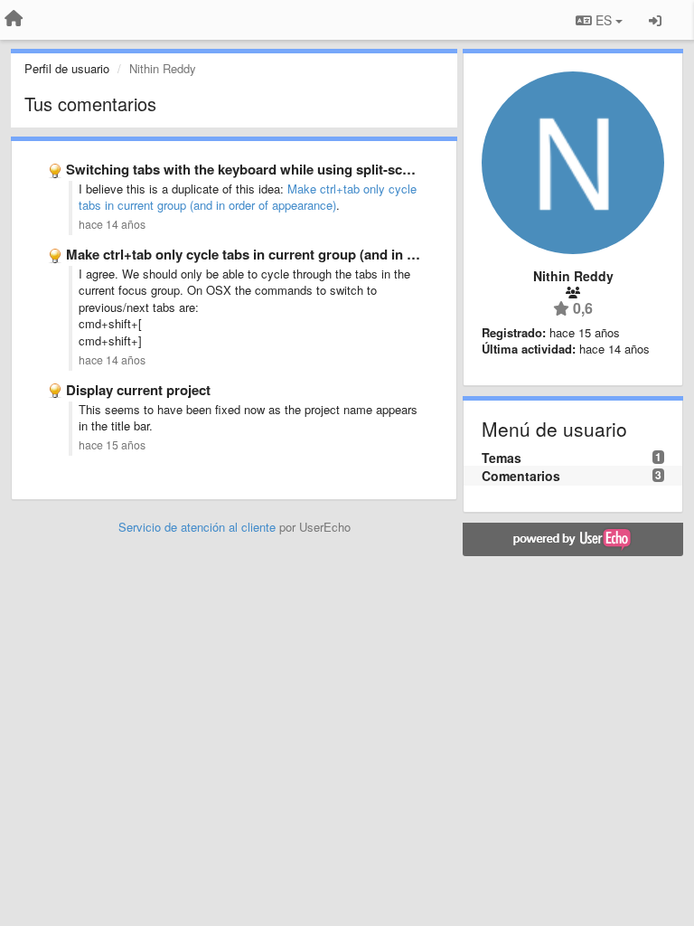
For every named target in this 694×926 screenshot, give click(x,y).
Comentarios (521, 476)
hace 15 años (112, 445)
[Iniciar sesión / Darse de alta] (655, 20)
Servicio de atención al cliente (198, 526)
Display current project (138, 390)
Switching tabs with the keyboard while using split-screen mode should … (299, 169)
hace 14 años (112, 224)
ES (603, 20)
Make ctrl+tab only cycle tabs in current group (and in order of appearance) (248, 197)
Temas (501, 458)
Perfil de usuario (66, 68)
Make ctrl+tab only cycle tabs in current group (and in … (243, 254)
